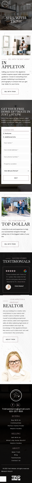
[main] (16, 192)
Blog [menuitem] (16, 455)
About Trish (10, 339)
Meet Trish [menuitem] (16, 452)
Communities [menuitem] (16, 423)
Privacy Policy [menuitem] (7, 471)
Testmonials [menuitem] (16, 458)
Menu (28, 4)
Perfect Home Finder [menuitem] (16, 426)
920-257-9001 (16, 411)
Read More (22, 282)
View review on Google (19, 288)
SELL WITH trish (10, 91)
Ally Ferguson (19, 286)
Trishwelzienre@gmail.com (16, 409)
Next (16, 178)
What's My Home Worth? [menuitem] (16, 440)
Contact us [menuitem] (16, 460)
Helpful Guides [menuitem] (16, 428)
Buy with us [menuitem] (16, 420)
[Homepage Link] (5, 4)
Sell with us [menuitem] (16, 437)
